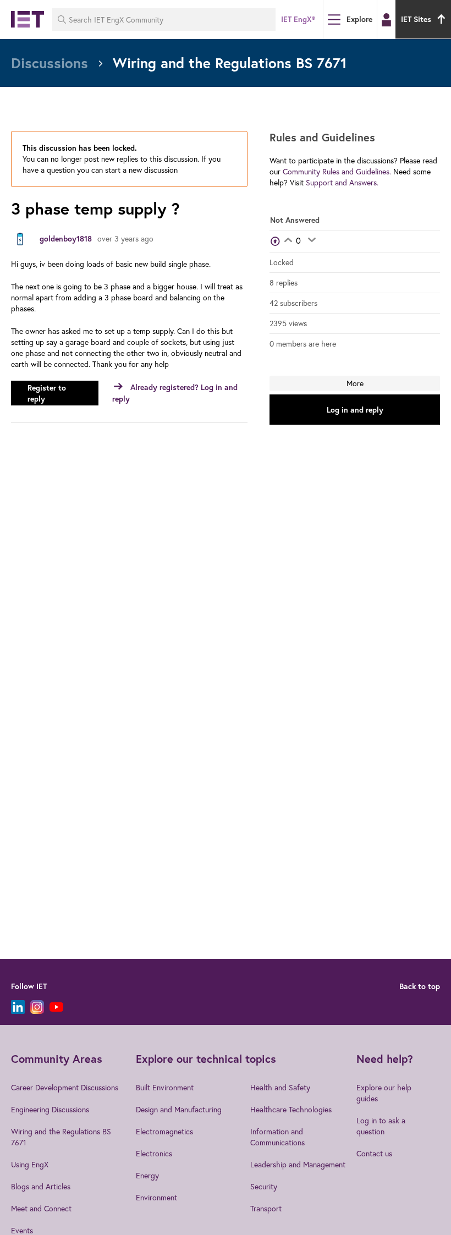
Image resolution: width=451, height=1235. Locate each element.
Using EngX (29, 1164)
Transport (266, 1208)
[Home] (27, 19)
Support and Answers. (342, 182)
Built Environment (165, 1087)
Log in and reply (355, 410)
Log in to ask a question (380, 1126)
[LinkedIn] (18, 1007)
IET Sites (416, 19)
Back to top (419, 986)
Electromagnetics (164, 1131)
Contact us (374, 1153)
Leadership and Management (297, 1164)
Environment (156, 1197)
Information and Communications (277, 1137)
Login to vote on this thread (288, 241)
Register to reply (47, 393)
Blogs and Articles (40, 1186)
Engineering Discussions (50, 1109)
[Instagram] (37, 1007)
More (355, 383)
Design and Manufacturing (179, 1109)
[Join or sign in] (386, 20)
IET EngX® (298, 19)
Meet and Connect (41, 1208)
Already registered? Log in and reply (175, 393)
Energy (147, 1175)
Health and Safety (280, 1087)
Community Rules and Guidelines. (337, 171)
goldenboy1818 (66, 239)
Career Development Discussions (64, 1087)
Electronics (154, 1153)
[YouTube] (56, 1007)
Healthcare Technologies (291, 1109)
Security (263, 1186)
